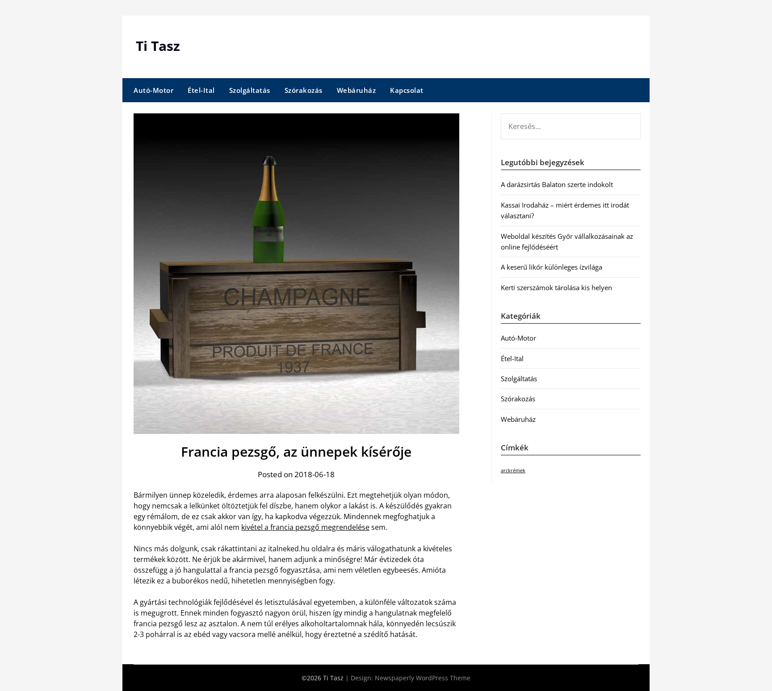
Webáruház (356, 90)
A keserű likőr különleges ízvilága (551, 266)
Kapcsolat (407, 90)
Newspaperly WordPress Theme (422, 678)
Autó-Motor (153, 90)
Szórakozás (304, 90)
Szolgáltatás (249, 90)
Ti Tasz (158, 46)
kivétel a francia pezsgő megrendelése (305, 527)
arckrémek (513, 470)
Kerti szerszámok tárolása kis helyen (556, 287)
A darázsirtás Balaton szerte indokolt (557, 184)
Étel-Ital (201, 90)
